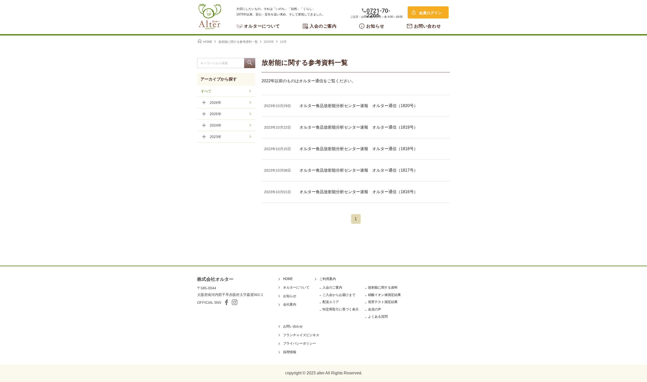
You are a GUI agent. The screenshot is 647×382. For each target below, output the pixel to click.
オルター (209, 16)
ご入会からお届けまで (338, 295)
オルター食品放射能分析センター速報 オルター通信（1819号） (358, 127)
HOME (288, 279)
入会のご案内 (323, 26)
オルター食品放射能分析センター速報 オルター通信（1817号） (358, 170)
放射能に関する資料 (383, 287)
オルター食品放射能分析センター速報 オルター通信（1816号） (358, 192)
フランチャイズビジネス (301, 335)
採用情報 (289, 352)
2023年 (215, 137)
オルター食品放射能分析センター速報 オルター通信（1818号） (358, 149)
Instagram (234, 302)
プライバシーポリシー (299, 343)
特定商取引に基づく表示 (340, 309)
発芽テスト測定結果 (383, 302)
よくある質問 (378, 316)
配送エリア (330, 302)
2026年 (215, 102)
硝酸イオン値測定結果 (384, 295)
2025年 (215, 114)
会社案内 (289, 304)
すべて (206, 91)
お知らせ (375, 26)
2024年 (215, 125)
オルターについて (262, 26)
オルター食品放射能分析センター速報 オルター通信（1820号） (358, 106)
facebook (226, 302)
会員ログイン (430, 13)
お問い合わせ (427, 26)
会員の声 (374, 309)
